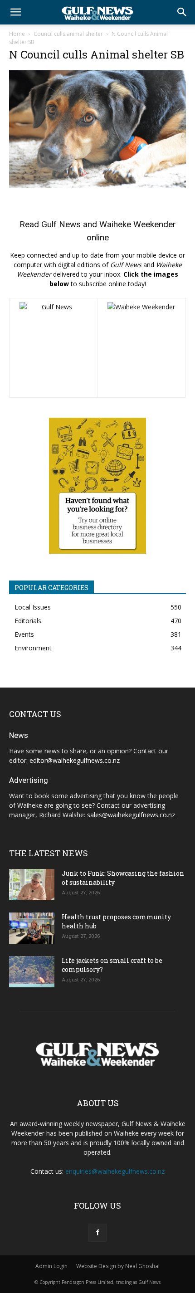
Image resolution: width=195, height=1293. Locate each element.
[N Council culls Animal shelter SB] (97, 186)
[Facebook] (97, 1233)
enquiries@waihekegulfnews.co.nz (115, 1171)
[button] (15, 12)
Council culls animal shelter (68, 34)
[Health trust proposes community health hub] (31, 928)
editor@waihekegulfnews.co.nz (74, 760)
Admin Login (51, 1266)
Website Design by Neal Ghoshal (118, 1266)
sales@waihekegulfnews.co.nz (131, 814)
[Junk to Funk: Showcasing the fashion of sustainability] (31, 884)
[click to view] (53, 348)
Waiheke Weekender (137, 224)
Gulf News (61, 224)
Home (17, 34)
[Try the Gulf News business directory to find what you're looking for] (97, 486)
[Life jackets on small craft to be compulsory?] (31, 971)
